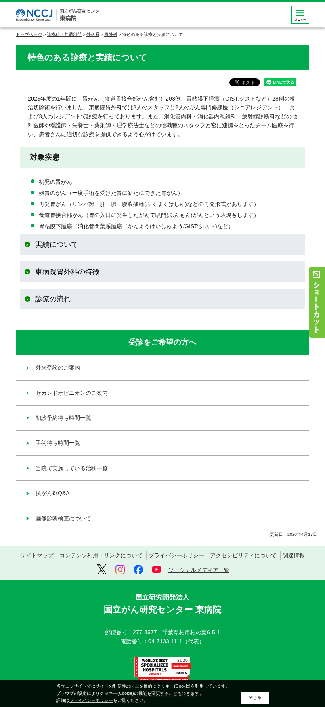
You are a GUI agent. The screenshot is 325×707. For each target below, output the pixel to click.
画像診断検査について (63, 518)
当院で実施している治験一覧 (72, 468)
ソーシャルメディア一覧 (198, 570)
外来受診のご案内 (58, 367)
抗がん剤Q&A (52, 493)
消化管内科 (178, 116)
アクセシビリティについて (243, 555)
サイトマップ (37, 555)
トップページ (29, 34)
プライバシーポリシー (176, 555)
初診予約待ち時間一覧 (63, 418)
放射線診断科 (258, 116)
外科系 (92, 34)
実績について (56, 244)
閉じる (255, 697)
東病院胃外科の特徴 (67, 272)
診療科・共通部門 (64, 34)
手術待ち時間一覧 (58, 443)
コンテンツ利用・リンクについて (101, 555)
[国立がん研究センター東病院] (59, 15)
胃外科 (110, 34)
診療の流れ (53, 299)
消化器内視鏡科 (216, 116)
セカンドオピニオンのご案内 (72, 393)
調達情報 (294, 555)
